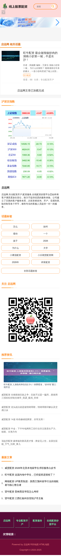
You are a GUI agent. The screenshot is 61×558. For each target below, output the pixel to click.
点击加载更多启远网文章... (30, 90)
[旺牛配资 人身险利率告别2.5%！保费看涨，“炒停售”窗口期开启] (30, 371)
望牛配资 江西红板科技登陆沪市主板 (24, 498)
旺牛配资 (27, 75)
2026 (45, 240)
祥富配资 (45, 262)
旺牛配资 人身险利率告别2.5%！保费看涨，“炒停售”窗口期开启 (30, 386)
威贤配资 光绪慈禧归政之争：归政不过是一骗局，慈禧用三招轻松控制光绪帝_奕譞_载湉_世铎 (29, 396)
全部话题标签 (30, 270)
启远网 (6, 520)
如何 (45, 226)
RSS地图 (34, 544)
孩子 (15, 240)
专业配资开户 (22, 522)
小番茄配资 (15, 254)
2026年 (15, 262)
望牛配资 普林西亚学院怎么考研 (21, 491)
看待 (15, 233)
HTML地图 (44, 544)
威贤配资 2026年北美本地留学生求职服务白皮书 (30, 468)
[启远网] (15, 6)
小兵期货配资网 (45, 254)
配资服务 (37, 520)
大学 (45, 247)
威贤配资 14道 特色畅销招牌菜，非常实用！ (23, 419)
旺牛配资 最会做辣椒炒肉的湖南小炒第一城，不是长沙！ (40, 56)
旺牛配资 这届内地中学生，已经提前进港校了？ (30, 474)
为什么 (15, 247)
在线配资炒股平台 (53, 522)
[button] (58, 22)
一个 (45, 233)
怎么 (15, 226)
